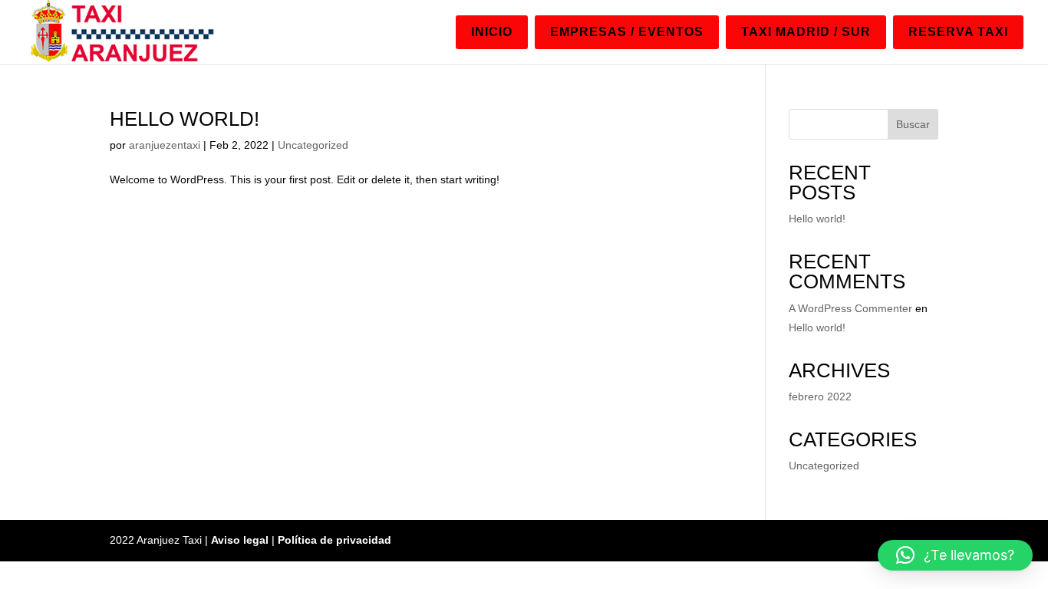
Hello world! (184, 118)
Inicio (491, 31)
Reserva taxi (958, 31)
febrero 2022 (820, 396)
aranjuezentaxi (164, 145)
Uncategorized (313, 145)
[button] (955, 555)
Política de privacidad (334, 540)
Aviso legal (240, 540)
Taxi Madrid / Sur (806, 31)
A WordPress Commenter (850, 308)
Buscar (913, 124)
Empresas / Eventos (627, 31)
